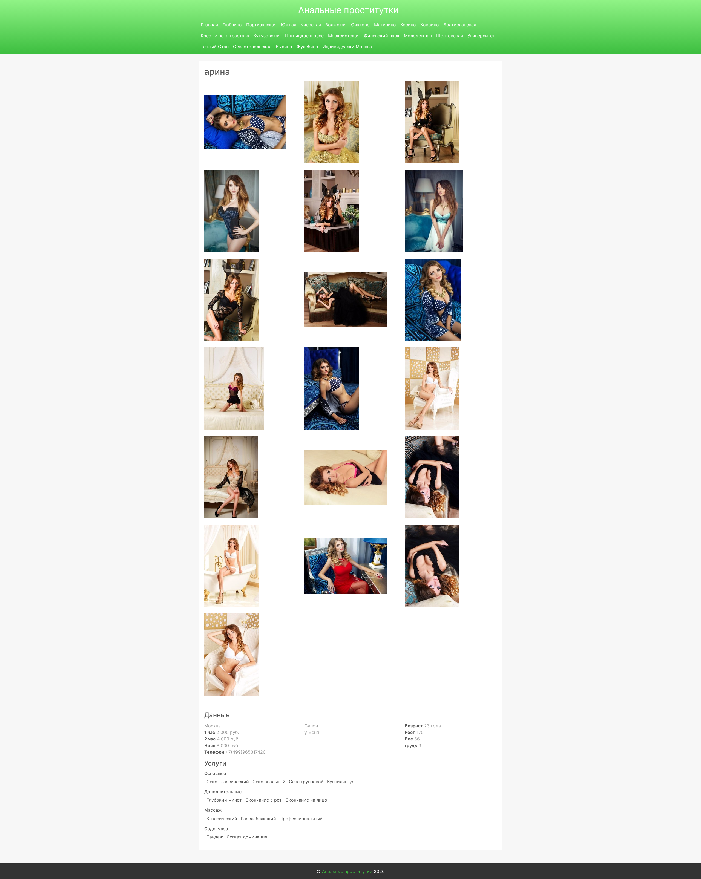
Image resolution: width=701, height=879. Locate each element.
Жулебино (307, 46)
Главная (209, 24)
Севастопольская (252, 46)
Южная (288, 24)
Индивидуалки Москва (347, 46)
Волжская (336, 24)
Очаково (360, 24)
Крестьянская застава (225, 35)
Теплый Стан (215, 46)
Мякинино (385, 24)
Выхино (284, 46)
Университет (481, 35)
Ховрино (429, 24)
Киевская (311, 24)
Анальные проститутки (348, 10)
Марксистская (344, 35)
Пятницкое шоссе (304, 35)
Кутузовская (267, 35)
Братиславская (459, 24)
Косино (408, 24)
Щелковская (449, 35)
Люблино (232, 24)
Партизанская (261, 24)
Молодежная (418, 35)
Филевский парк (382, 35)
